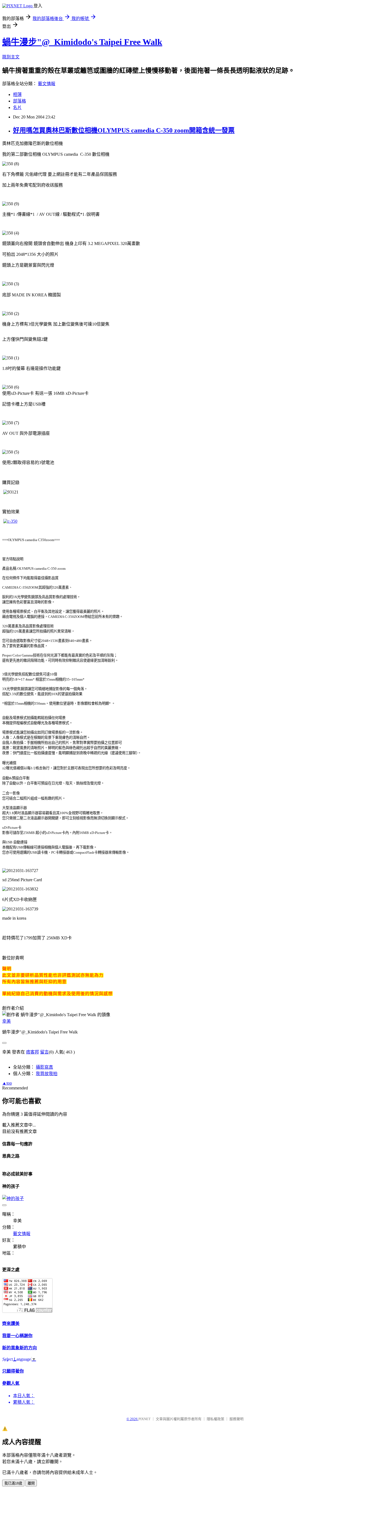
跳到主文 (11, 57)
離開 (31, 1483)
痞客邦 (32, 1052)
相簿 (17, 94)
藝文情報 (46, 83)
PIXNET (144, 1419)
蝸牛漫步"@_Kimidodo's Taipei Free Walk (82, 42)
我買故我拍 (46, 1073)
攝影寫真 (44, 1067)
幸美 (6, 1021)
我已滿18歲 (13, 1483)
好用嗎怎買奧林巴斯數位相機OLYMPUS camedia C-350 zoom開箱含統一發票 (124, 130)
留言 (44, 1052)
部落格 (19, 101)
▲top (7, 1083)
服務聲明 (236, 1419)
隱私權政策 (215, 1419)
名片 (17, 107)
